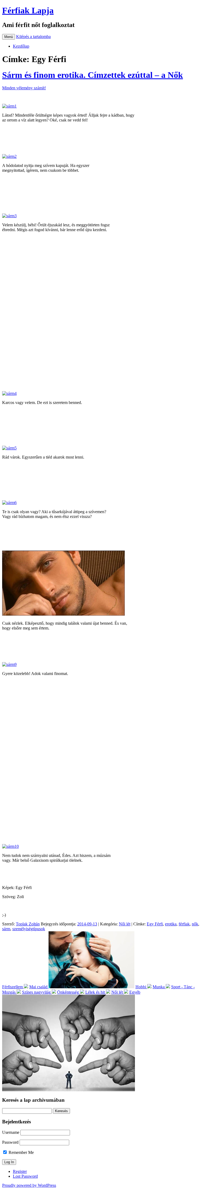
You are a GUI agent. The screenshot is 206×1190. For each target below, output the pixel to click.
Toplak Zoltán (28, 924)
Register (20, 1171)
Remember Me (21, 1152)
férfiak (184, 924)
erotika (170, 924)
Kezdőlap (21, 46)
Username (10, 1132)
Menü (8, 37)
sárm (6, 928)
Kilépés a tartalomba (33, 36)
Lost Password (25, 1176)
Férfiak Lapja (28, 10)
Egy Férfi (155, 924)
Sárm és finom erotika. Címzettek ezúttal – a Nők (92, 75)
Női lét (124, 924)
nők (195, 924)
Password (10, 1142)
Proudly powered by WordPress (29, 1185)
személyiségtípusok (28, 928)
